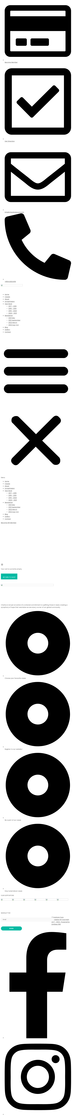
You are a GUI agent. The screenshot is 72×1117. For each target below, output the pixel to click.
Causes (7, 297)
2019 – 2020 (12, 311)
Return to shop (9, 577)
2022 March (12, 323)
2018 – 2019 (12, 308)
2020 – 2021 (12, 313)
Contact (8, 332)
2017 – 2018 (12, 306)
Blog (6, 327)
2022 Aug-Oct (13, 325)
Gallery (7, 330)
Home (7, 294)
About (7, 299)
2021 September (14, 320)
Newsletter (9, 316)
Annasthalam (10, 301)
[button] (36, 407)
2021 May (11, 318)
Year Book (8, 304)
